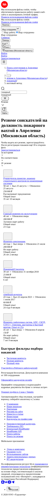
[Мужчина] (7, 173)
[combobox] (14, 92)
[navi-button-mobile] (4, 62)
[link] (6, 47)
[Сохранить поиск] (4, 109)
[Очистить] (5, 98)
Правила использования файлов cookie (19, 22)
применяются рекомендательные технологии (24, 465)
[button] (4, 53)
